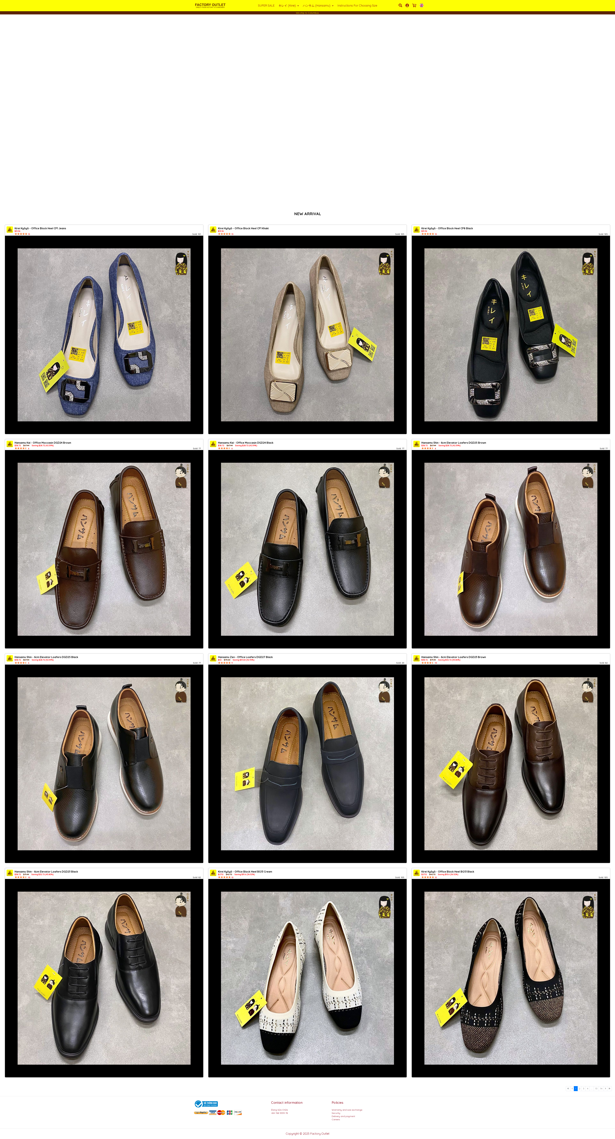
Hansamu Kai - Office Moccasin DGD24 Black (245, 442)
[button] (15, 110)
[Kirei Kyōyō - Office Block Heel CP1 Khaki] (307, 335)
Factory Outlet (319, 1133)
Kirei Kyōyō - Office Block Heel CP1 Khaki (243, 228)
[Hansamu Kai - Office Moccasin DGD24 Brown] (104, 549)
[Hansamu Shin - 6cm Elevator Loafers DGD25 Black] (104, 764)
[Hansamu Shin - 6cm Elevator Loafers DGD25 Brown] (511, 549)
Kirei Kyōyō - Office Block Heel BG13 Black (447, 871)
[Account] (408, 5)
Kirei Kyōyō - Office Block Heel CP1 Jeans (40, 228)
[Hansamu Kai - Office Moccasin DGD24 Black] (307, 549)
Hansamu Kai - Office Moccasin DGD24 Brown (43, 442)
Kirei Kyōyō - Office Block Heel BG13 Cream (245, 871)
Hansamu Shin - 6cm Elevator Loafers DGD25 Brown (453, 442)
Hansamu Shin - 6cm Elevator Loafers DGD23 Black (46, 871)
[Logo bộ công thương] (206, 1103)
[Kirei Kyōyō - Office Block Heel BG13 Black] (511, 978)
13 (596, 1088)
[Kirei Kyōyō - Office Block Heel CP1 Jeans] (104, 335)
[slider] (21, 234)
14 (601, 1088)
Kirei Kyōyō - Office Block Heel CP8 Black (447, 228)
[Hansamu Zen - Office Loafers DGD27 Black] (307, 764)
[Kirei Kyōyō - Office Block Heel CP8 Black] (511, 335)
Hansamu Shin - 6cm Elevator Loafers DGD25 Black (46, 657)
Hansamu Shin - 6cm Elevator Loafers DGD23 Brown (453, 657)
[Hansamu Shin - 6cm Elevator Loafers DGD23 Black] (104, 978)
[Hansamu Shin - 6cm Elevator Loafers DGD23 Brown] (511, 764)
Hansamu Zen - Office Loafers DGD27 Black (245, 657)
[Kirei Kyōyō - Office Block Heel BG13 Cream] (307, 978)
